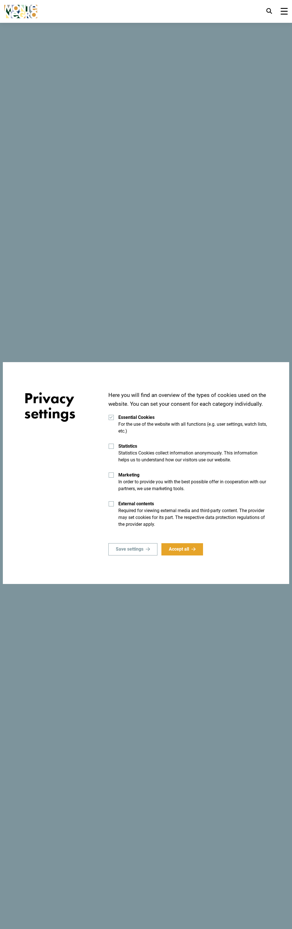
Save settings (129, 549)
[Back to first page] (20, 11)
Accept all (179, 549)
